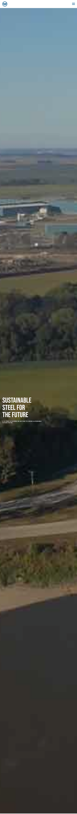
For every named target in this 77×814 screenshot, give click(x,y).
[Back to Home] (4, 4)
